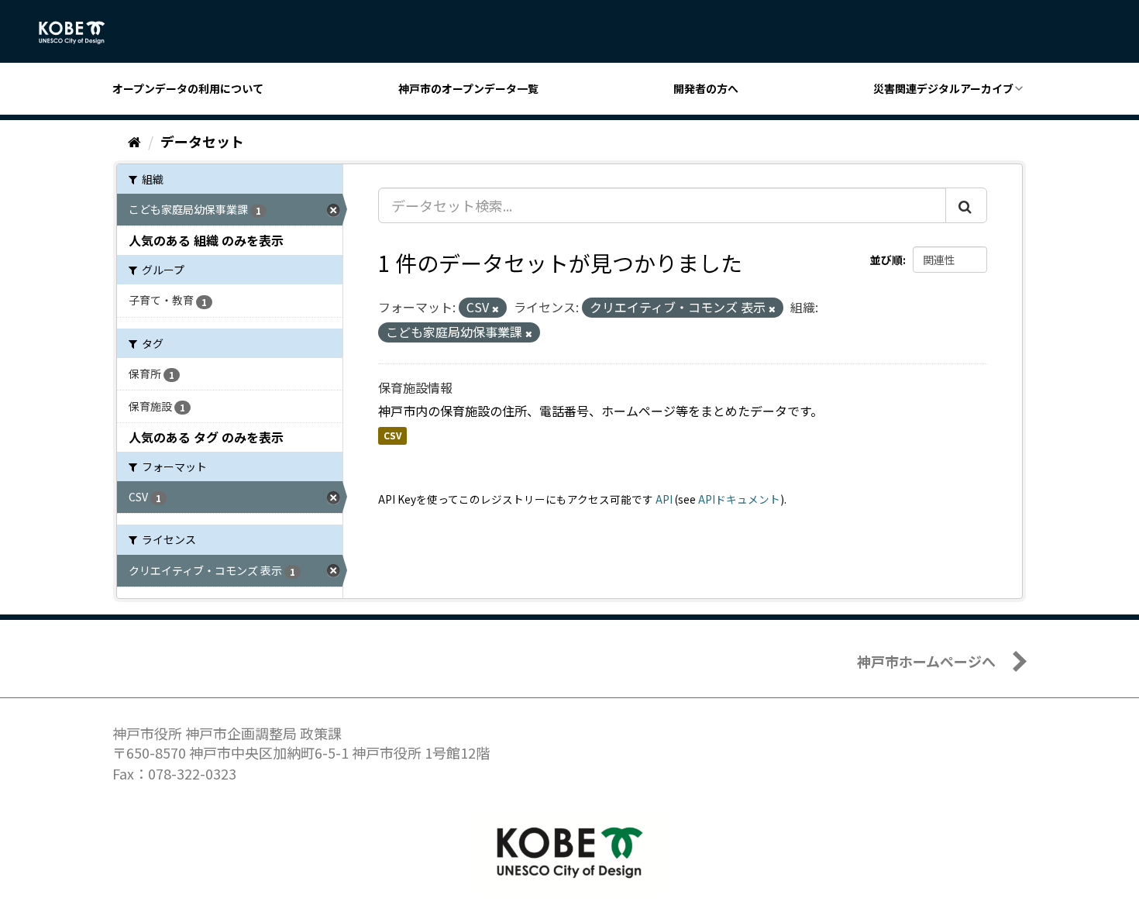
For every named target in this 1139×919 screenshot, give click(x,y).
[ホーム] (134, 141)
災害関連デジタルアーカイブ (943, 88)
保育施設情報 (415, 387)
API (664, 499)
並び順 (886, 259)
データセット (202, 141)
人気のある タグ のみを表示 (206, 437)
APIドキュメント (739, 499)
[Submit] (966, 205)
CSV (392, 435)
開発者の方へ (705, 88)
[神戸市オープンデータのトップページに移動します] (80, 32)
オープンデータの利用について (187, 88)
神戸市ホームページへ (926, 661)
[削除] (495, 308)
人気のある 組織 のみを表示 (206, 240)
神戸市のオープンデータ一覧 (468, 88)
